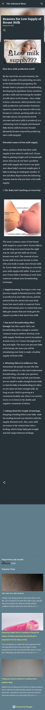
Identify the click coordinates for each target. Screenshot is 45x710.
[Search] (41, 3)
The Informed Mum (16, 4)
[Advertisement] (22, 532)
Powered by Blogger (23, 707)
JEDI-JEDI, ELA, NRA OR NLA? (13, 593)
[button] (4, 30)
